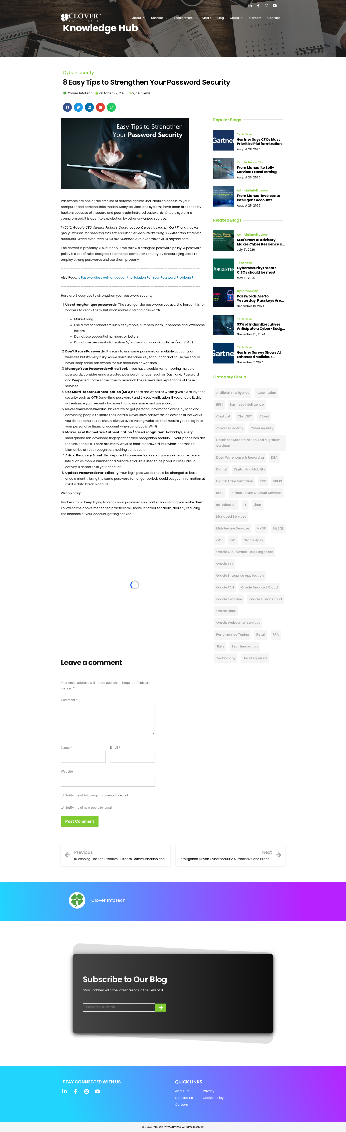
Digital (221, 469)
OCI (233, 540)
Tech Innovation (244, 646)
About (136, 18)
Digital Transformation (234, 481)
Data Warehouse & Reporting (240, 457)
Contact (273, 18)
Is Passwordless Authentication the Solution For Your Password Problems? (135, 277)
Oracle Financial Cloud (259, 587)
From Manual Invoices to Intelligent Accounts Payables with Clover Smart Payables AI (261, 197)
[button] (67, 107)
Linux (258, 504)
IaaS (219, 493)
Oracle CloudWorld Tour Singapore (244, 552)
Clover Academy (229, 428)
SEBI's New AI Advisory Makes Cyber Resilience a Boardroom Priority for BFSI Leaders (261, 242)
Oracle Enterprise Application (240, 575)
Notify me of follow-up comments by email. (97, 795)
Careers (255, 18)
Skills (220, 646)
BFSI (219, 404)
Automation (266, 392)
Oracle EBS (224, 563)
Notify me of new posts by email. (89, 807)
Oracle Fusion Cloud (252, 162)
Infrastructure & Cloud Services (256, 493)
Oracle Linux (226, 611)
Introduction (226, 504)
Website (67, 771)
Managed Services (231, 516)
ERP (263, 481)
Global (234, 18)
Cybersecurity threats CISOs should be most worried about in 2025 (256, 270)
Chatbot (223, 416)
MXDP (261, 528)
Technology (225, 658)
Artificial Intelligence (252, 190)
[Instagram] (266, 5)
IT (245, 504)
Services (157, 18)
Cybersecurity (78, 72)
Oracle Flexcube (229, 599)
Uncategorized (255, 658)
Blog (220, 18)
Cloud (264, 416)
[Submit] (160, 1008)
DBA (274, 457)
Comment (69, 700)
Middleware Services (232, 528)
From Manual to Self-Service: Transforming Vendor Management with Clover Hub (260, 169)
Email (115, 747)
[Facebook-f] (258, 5)
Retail (261, 634)
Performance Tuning (232, 634)
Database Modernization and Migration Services (248, 443)
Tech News (244, 134)
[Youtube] (274, 5)
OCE (219, 540)
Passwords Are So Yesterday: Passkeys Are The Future (259, 298)
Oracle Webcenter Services (238, 622)
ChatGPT (244, 416)
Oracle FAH (225, 587)
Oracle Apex (253, 540)
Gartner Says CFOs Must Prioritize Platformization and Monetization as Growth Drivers (259, 141)
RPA (276, 634)
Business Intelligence (247, 404)
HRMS (277, 481)
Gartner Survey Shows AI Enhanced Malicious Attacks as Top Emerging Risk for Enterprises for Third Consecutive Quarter (262, 354)
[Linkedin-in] (250, 5)
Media (206, 18)
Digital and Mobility (249, 469)
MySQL (278, 528)
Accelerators (183, 18)
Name (66, 747)
